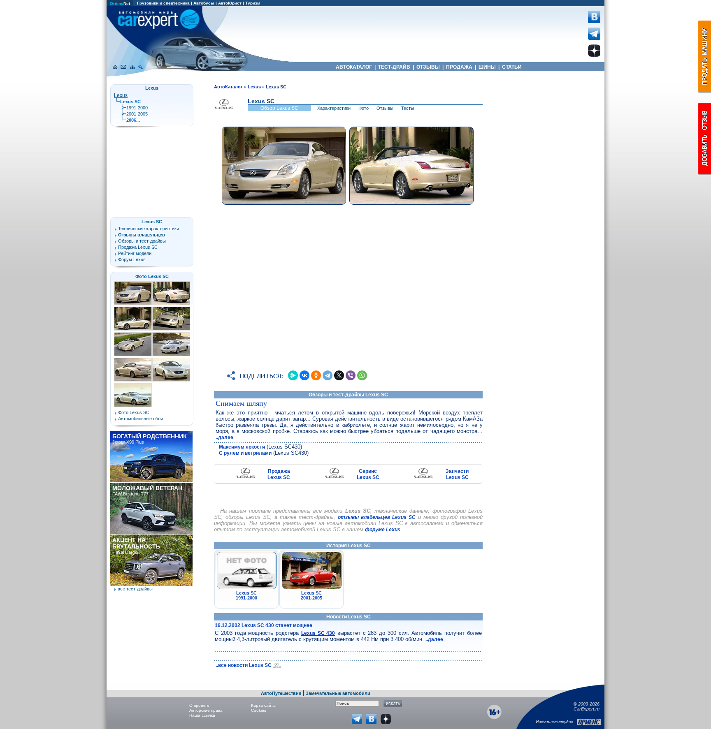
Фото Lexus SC (152, 276)
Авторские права (206, 710)
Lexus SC (152, 221)
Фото (363, 108)
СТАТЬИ (512, 67)
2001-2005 (137, 113)
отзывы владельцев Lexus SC (377, 517)
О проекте (199, 705)
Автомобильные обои (140, 418)
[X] (339, 375)
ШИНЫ (487, 67)
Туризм (252, 3)
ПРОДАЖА (459, 67)
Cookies (258, 710)
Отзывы (384, 108)
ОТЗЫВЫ (428, 67)
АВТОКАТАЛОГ (354, 67)
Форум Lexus (132, 259)
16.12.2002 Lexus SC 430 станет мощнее (263, 625)
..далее (225, 437)
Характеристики (334, 108)
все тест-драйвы (135, 588)
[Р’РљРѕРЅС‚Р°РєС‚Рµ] (304, 375)
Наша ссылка (202, 715)
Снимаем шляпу (241, 403)
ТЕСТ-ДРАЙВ (394, 67)
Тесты (407, 108)
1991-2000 (137, 107)
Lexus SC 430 (318, 633)
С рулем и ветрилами (245, 453)
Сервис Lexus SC (368, 474)
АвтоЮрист (230, 3)
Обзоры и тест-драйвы (142, 240)
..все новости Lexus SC (244, 665)
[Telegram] (327, 375)
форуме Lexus (382, 529)
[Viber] (351, 375)
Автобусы (203, 3)
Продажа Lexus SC (278, 474)
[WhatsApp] (362, 375)
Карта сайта (263, 705)
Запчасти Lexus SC (457, 474)
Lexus (121, 95)
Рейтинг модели (134, 253)
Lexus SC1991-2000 (246, 595)
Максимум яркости (242, 447)
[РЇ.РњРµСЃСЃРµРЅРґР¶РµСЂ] (293, 375)
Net (120, 3)
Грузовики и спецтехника (163, 3)
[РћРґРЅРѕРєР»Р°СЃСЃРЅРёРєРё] (316, 375)
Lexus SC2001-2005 (311, 595)
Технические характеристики (148, 228)
